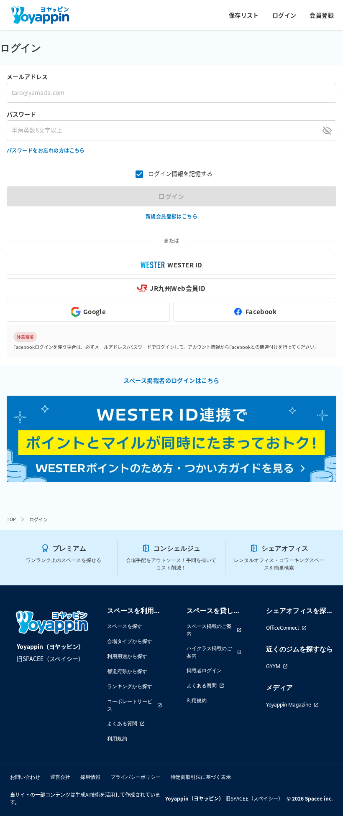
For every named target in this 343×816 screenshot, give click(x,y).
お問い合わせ (25, 776)
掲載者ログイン (204, 670)
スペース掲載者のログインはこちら (171, 380)
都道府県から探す (127, 671)
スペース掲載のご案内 (209, 630)
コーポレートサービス (129, 705)
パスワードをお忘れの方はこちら (46, 150)
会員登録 (322, 15)
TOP (11, 519)
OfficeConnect (282, 627)
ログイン (284, 15)
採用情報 (90, 776)
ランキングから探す (129, 686)
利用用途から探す (127, 656)
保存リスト (244, 15)
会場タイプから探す (129, 641)
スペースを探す (124, 626)
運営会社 (60, 776)
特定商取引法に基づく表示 (201, 776)
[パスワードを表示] (327, 130)
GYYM (273, 666)
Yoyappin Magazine (288, 704)
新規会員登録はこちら (172, 216)
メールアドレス (27, 76)
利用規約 (117, 738)
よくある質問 (122, 723)
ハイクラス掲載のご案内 (209, 652)
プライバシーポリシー (135, 776)
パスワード (21, 114)
